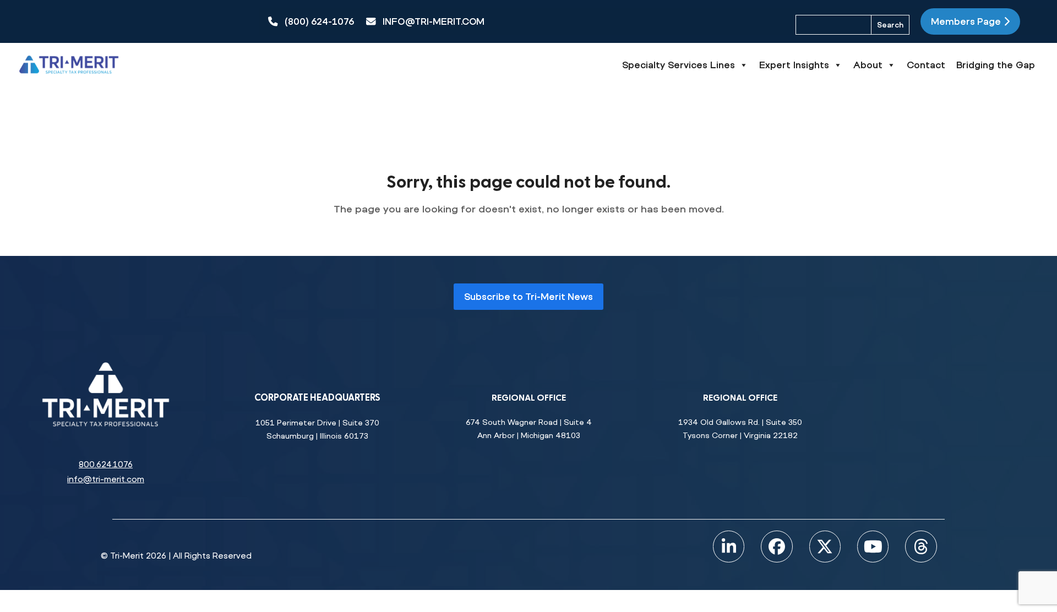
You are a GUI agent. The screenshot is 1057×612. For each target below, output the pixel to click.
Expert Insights (794, 64)
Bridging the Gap (995, 64)
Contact (926, 64)
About (867, 64)
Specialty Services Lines (678, 64)
